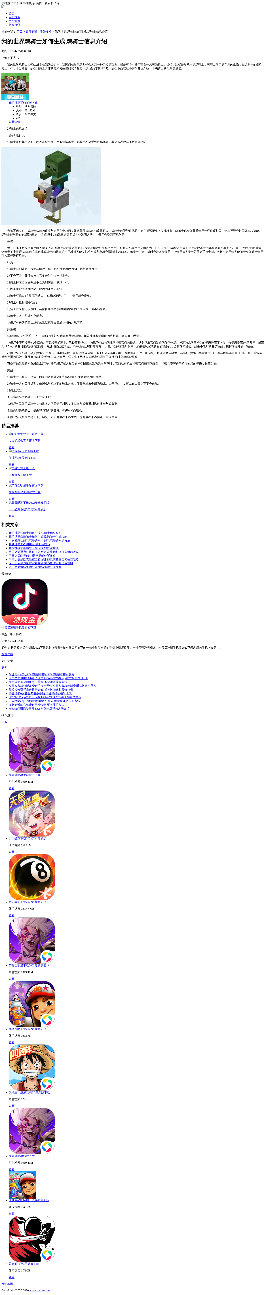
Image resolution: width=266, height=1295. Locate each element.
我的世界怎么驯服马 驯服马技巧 (29, 544)
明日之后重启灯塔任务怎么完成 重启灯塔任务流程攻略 (44, 551)
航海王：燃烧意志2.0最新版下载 (29, 1092)
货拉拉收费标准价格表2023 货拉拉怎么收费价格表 (41, 689)
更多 (4, 667)
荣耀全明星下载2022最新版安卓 (29, 965)
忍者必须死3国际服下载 (24, 1263)
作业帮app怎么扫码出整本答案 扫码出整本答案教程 (41, 674)
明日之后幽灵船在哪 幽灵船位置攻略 (32, 555)
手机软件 (14, 17)
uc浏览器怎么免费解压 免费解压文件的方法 (36, 704)
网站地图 (7, 1283)
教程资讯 (14, 24)
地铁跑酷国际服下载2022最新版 (29, 1200)
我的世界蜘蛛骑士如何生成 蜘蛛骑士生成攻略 (38, 536)
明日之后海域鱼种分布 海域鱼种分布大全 (35, 567)
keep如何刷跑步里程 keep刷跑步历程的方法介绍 (39, 708)
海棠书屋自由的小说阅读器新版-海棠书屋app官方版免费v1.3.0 (48, 678)
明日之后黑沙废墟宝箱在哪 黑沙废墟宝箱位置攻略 (41, 563)
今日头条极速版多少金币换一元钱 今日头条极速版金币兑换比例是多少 (54, 685)
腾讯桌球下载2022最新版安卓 (27, 901)
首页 (11, 13)
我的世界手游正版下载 (23, 102)
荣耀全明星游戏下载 (22, 1156)
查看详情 (14, 121)
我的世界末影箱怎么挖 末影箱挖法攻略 (34, 548)
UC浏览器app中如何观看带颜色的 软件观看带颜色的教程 (45, 697)
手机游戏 (14, 21)
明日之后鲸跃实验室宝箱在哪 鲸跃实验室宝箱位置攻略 (44, 559)
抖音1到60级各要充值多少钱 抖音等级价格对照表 (40, 693)
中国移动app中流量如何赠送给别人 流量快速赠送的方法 (44, 700)
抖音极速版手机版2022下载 (18, 627)
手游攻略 (46, 31)
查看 (11, 788)
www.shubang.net (39, 1290)
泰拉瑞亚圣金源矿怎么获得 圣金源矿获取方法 (38, 682)
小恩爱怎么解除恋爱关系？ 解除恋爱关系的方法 (39, 540)
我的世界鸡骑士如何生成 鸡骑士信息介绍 (35, 532)
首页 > (21, 31)
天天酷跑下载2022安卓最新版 (27, 838)
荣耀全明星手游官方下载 (25, 774)
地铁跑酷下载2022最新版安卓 (27, 1029)
